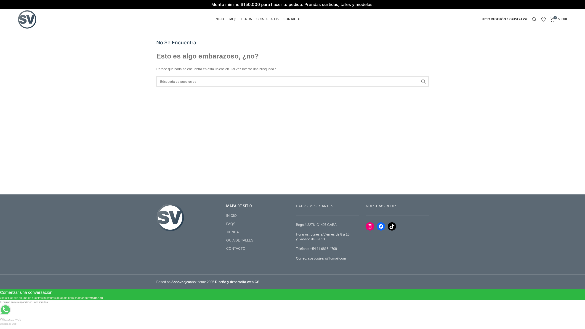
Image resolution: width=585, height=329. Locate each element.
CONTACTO (235, 248)
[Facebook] (381, 226)
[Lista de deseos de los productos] (543, 19)
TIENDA (232, 232)
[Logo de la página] (27, 19)
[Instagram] (370, 226)
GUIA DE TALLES (239, 240)
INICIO (231, 216)
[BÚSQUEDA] (423, 81)
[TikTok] (392, 226)
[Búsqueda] (534, 19)
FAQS (230, 224)
